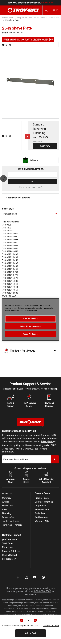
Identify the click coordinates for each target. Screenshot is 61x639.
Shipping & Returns (11, 551)
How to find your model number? (30, 187)
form (30, 445)
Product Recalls (42, 498)
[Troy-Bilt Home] (24, 10)
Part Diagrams (41, 517)
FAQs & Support (9, 555)
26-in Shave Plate (12, 20)
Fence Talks (7, 505)
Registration (40, 505)
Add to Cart (30, 633)
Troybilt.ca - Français (12, 525)
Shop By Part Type (24, 18)
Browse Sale (47, 2)
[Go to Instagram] (26, 579)
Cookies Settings (30, 318)
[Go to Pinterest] (43, 579)
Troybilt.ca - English (11, 521)
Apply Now (45, 146)
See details (37, 141)
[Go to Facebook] (18, 579)
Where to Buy (8, 517)
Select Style (8, 208)
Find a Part (40, 513)
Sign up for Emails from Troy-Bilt (19, 431)
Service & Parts (8, 18)
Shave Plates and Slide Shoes (46, 18)
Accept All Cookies (30, 334)
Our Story (6, 498)
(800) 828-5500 (9, 539)
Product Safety (9, 559)
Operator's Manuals (44, 502)
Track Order (7, 543)
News (4, 509)
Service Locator (42, 509)
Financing (6, 513)
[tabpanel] (30, 80)
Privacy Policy (47, 441)
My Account (7, 547)
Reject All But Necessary (30, 326)
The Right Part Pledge (22, 350)
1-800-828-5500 (42, 591)
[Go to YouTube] (35, 579)
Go (33, 181)
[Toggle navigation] (3, 10)
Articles (5, 502)
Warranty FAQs (42, 521)
